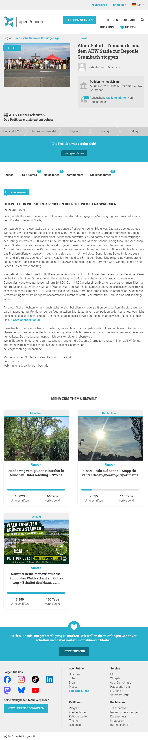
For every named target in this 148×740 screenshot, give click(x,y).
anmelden (119, 4)
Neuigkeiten (52, 173)
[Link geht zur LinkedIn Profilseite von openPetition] (49, 679)
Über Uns (107, 27)
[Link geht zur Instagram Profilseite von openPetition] (21, 679)
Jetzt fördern (74, 651)
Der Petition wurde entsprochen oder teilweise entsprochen (60, 204)
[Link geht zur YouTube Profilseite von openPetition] (35, 690)
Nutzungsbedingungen (124, 712)
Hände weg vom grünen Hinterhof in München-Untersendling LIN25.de (36, 472)
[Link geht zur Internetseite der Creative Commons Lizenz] (6, 736)
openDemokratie (120, 682)
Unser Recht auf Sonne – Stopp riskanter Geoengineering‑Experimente (110, 472)
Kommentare (74, 175)
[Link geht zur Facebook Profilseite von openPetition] (7, 679)
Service (130, 20)
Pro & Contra (28, 173)
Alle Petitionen (78, 712)
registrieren (99, 4)
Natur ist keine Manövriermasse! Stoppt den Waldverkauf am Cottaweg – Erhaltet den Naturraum (36, 578)
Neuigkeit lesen (74, 153)
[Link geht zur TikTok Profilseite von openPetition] (35, 679)
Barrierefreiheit (119, 724)
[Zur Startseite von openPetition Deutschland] (24, 22)
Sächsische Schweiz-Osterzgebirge (37, 38)
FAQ (113, 674)
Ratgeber (74, 708)
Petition (9, 175)
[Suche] (142, 20)
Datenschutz (118, 716)
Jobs (72, 678)
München (36, 413)
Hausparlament (120, 686)
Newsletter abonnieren (26, 708)
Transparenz (118, 708)
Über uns (74, 674)
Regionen (75, 724)
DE (138, 4)
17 (86, 97)
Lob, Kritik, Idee (79, 691)
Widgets (115, 678)
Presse (73, 686)
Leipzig (36, 516)
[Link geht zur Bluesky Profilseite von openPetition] (21, 690)
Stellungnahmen (117, 97)
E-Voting (115, 691)
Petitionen (110, 20)
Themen (74, 720)
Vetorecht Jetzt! (120, 695)
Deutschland (110, 413)
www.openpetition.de (27, 320)
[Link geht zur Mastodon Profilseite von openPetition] (7, 690)
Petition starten (79, 20)
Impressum (117, 720)
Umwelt (83, 38)
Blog (72, 682)
